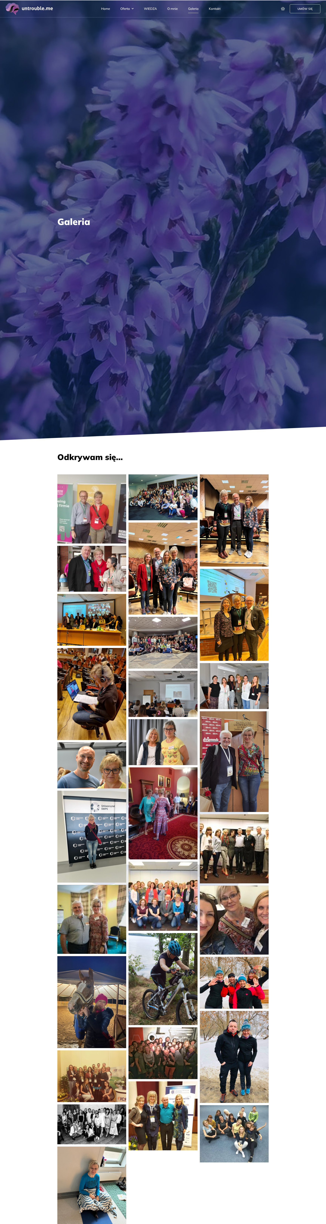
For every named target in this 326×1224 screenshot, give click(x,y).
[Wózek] (282, 9)
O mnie (172, 9)
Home (105, 9)
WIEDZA (150, 9)
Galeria (193, 9)
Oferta (125, 9)
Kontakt (215, 9)
